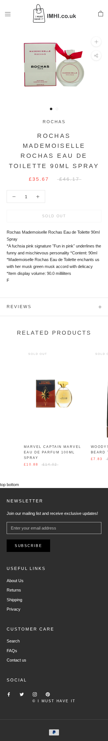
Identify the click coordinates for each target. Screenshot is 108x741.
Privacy (13, 609)
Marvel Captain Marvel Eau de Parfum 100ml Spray (52, 452)
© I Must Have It (54, 701)
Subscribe (28, 546)
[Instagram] (35, 694)
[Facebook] (9, 694)
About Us (15, 580)
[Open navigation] (8, 14)
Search (13, 641)
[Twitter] (22, 694)
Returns (14, 590)
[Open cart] (100, 14)
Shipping (14, 599)
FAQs (12, 650)
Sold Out (54, 216)
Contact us (16, 660)
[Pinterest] (48, 694)
